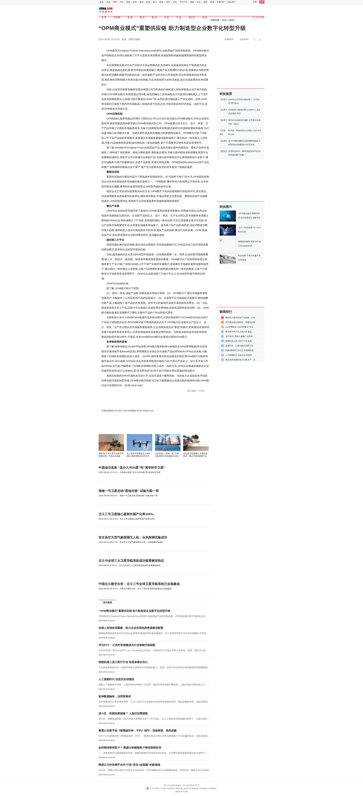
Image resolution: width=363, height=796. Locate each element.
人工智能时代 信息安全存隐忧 (116, 679)
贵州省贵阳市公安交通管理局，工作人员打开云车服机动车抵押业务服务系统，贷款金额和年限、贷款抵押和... (154, 702)
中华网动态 (212, 788)
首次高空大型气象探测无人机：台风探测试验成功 (133, 537)
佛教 (192, 2)
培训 (168, 2)
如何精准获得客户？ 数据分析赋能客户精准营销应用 (130, 747)
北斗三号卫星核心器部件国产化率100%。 (127, 514)
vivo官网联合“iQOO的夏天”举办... (240, 327)
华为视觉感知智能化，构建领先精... (241, 322)
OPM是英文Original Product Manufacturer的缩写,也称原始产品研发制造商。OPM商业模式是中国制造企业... (153, 616)
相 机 (204, 17)
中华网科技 (106, 10)
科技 (135, 2)
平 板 (178, 17)
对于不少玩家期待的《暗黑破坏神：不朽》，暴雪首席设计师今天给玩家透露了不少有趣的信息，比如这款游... (154, 736)
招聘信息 (179, 788)
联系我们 (171, 788)
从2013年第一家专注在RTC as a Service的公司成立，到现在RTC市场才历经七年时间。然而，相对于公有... (153, 650)
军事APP (221, 2)
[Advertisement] (146, 426)
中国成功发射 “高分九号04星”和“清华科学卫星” (132, 467)
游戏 (128, 2)
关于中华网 (154, 788)
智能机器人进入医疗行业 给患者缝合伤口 (123, 662)
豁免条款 (195, 788)
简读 (212, 2)
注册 (255, 2)
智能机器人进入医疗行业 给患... (239, 341)
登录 (262, 2)
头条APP (231, 2)
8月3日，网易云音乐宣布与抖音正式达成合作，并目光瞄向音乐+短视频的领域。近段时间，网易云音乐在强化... (155, 770)
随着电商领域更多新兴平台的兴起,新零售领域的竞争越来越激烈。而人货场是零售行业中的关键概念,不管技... (153, 633)
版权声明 (187, 788)
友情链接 (203, 788)
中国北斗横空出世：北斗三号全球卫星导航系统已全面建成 (139, 584)
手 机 (166, 17)
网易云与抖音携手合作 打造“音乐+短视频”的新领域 (129, 764)
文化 (175, 2)
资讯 (108, 2)
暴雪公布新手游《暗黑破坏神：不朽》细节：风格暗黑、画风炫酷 (138, 730)
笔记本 (191, 17)
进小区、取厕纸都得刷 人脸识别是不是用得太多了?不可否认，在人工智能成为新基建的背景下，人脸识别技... (154, 719)
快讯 (224, 151)
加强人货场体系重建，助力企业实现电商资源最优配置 (131, 627)
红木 (199, 2)
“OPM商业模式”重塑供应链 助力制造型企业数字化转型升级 (134, 610)
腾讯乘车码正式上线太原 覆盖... (239, 331)
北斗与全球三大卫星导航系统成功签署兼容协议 (131, 560)
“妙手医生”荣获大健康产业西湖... (239, 336)
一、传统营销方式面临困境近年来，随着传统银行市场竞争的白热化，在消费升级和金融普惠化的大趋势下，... (154, 753)
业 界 (103, 17)
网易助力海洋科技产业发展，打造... (241, 317)
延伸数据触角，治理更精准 (115, 696)
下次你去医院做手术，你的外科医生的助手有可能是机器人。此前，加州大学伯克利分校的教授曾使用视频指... (154, 667)
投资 (161, 2)
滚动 (231, 20)
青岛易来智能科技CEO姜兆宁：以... (241, 360)
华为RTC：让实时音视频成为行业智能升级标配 (127, 645)
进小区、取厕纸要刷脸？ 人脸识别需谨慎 (123, 713)
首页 (102, 2)
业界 (224, 99)
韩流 (205, 2)
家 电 (130, 17)
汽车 (122, 2)
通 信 (142, 17)
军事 (115, 2)
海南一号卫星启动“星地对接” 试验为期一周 (129, 491)
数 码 (154, 17)
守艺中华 (183, 2)
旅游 (141, 2)
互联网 (117, 17)
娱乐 (155, 2)
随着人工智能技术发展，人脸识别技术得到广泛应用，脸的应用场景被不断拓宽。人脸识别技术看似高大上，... (154, 684)
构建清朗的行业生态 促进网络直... (240, 350)
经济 (148, 2)
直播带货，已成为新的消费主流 (239, 346)
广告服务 (163, 788)
